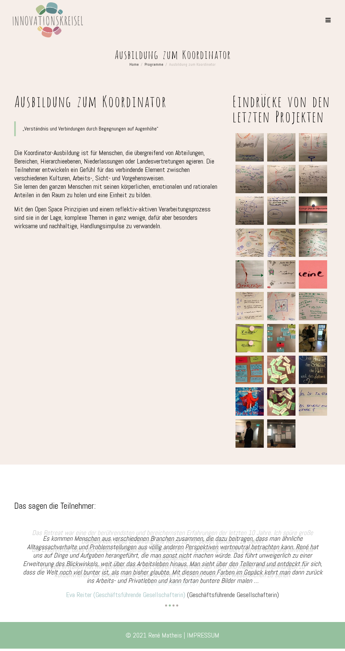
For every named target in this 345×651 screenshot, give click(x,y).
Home (134, 64)
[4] (177, 596)
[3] (173, 596)
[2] (170, 596)
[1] (166, 596)
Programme (154, 64)
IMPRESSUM (203, 626)
